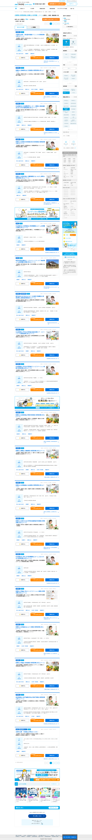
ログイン (71, 3)
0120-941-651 (39, 4)
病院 (66, 54)
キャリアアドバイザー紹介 (62, 8)
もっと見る (69, 83)
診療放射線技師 (48, 836)
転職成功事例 (42, 8)
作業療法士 (23, 836)
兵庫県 (46, 11)
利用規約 (52, 835)
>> (58, 23)
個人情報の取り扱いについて (44, 835)
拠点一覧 (72, 8)
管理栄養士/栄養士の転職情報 (28, 11)
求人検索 (32, 8)
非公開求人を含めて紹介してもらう (50, 19)
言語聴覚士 (29, 836)
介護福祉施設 (73, 54)
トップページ (16, 8)
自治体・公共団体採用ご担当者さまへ (30, 835)
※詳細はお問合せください (27, 732)
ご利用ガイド (22, 8)
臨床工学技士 (40, 836)
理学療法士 (18, 836)
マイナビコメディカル (18, 11)
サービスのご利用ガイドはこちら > (72, 248)
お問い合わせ (58, 835)
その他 (73, 92)
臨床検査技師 (34, 836)
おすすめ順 (21, 27)
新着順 (34, 27)
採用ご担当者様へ (62, 0)
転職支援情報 (52, 8)
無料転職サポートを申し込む (56, 3)
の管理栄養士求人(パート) (30, 450)
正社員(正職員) (66, 89)
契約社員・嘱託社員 (73, 90)
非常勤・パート (66, 92)
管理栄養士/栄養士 (55, 836)
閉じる (69, 129)
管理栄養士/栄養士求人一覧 (39, 11)
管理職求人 (66, 75)
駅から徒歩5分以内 (73, 76)
